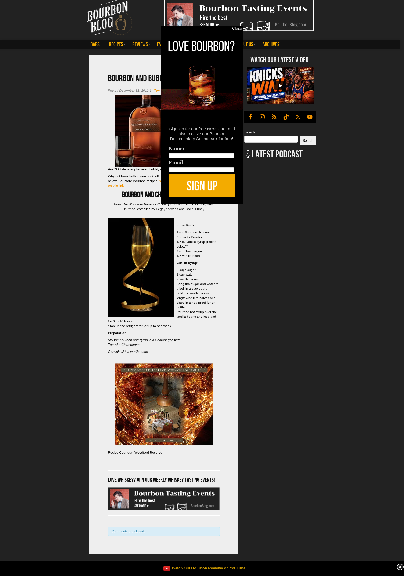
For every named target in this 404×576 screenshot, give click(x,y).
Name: (176, 148)
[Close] (83, 206)
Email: (177, 162)
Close (237, 28)
